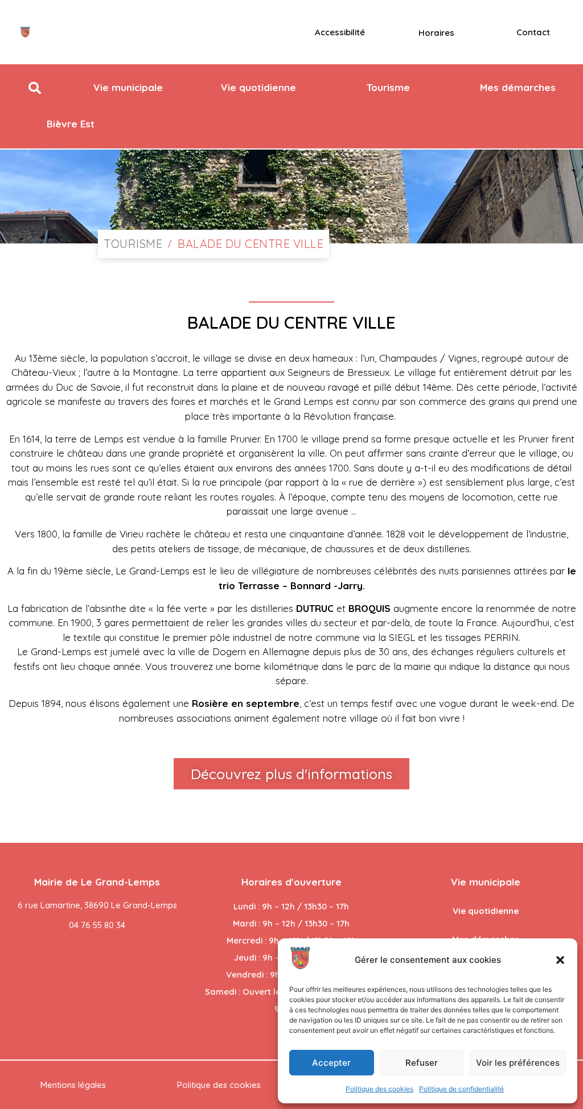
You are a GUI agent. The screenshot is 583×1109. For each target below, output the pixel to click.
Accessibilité (340, 32)
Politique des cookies (379, 1089)
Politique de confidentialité (461, 1089)
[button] (560, 960)
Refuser (421, 1062)
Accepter (331, 1062)
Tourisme (133, 244)
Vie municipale (485, 882)
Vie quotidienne (486, 910)
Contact (533, 32)
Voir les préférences (518, 1062)
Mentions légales (73, 1084)
